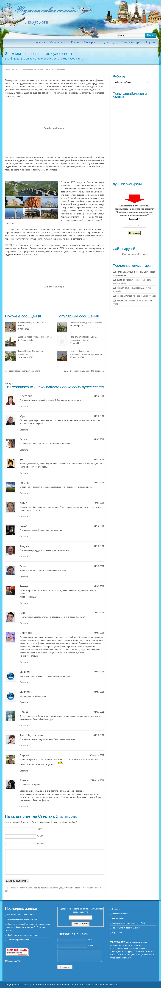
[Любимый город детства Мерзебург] (62, 327)
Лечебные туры (131, 42)
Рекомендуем (118, 918)
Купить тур (109, 42)
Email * (91, 945)
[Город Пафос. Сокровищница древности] (10, 355)
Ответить (23, 406)
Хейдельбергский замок (18, 940)
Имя (39, 829)
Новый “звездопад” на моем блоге (22, 371)
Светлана (46, 816)
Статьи (16, 70)
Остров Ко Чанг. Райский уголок (140, 296)
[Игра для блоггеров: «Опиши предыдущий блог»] (62, 341)
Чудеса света (26, 70)
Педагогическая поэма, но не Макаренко (83, 371)
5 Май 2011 (12, 58)
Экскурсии (90, 42)
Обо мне (116, 909)
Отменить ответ (67, 816)
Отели (75, 42)
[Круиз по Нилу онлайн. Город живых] (10, 327)
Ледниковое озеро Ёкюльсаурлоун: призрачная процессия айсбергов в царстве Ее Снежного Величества (27, 927)
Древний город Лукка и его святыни (35, 337)
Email (40, 836)
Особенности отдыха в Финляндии (23, 935)
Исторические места (46, 58)
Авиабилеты (58, 42)
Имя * (90, 940)
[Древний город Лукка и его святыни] (10, 341)
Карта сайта (117, 932)
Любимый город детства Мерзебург (87, 322)
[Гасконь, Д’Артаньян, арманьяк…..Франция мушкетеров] (62, 355)
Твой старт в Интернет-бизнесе (126, 928)
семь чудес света (72, 58)
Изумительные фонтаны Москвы (22, 919)
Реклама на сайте (120, 914)
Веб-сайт (41, 843)
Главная (40, 42)
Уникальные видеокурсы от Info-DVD (128, 923)
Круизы (150, 42)
